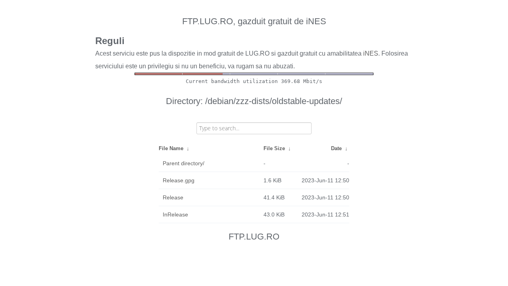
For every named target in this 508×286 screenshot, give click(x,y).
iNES (370, 53)
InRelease (175, 214)
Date (336, 148)
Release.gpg (178, 180)
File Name (171, 148)
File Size (274, 148)
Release (173, 197)
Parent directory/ (183, 163)
